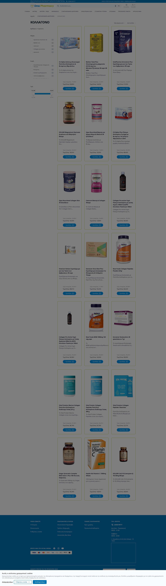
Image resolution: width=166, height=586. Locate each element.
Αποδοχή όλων (40, 582)
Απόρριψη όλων (7, 582)
